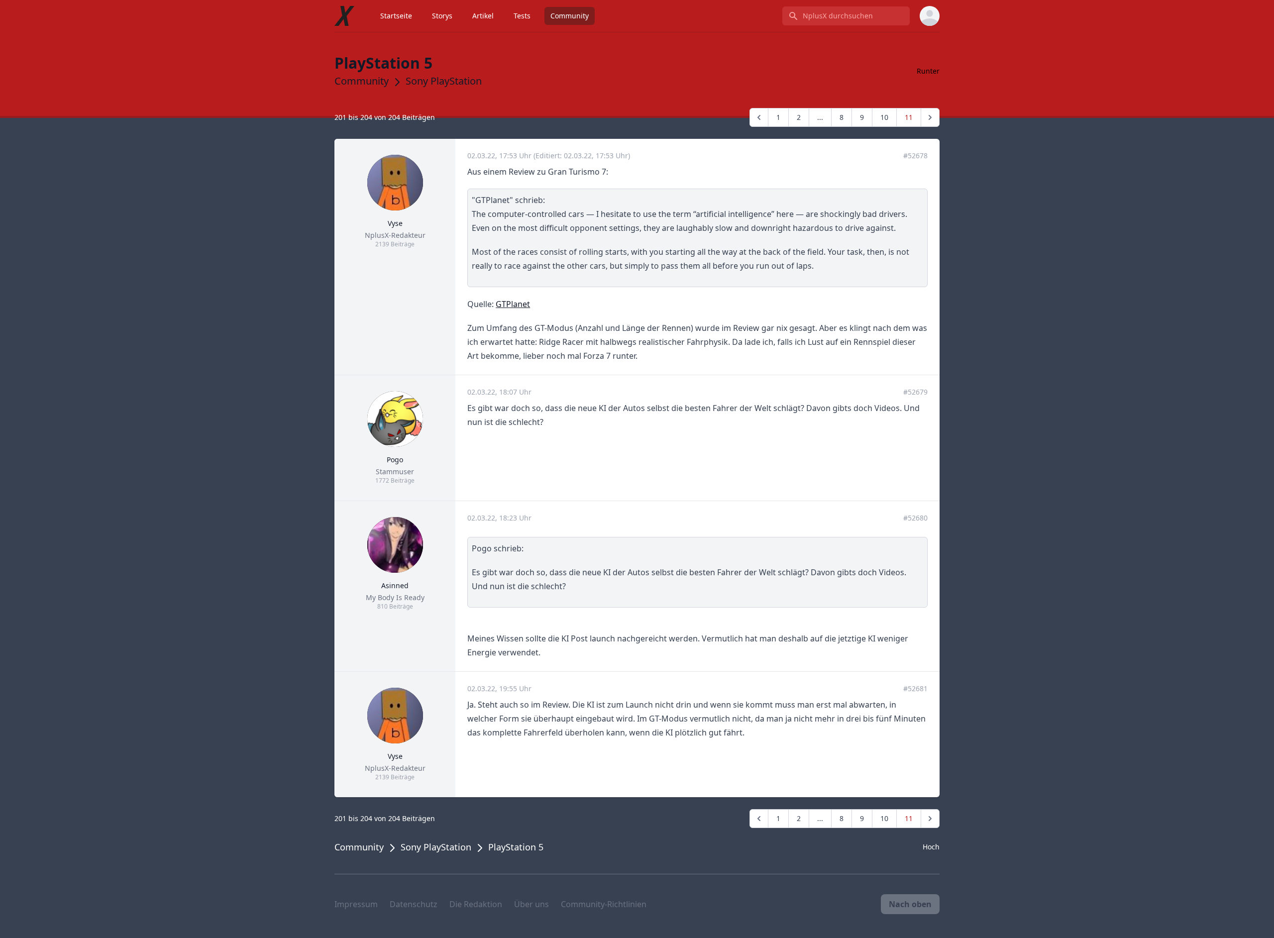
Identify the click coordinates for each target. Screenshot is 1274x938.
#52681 (915, 688)
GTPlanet (513, 304)
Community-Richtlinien (603, 904)
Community (569, 15)
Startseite (396, 15)
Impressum (356, 904)
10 (884, 117)
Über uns (531, 904)
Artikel (483, 15)
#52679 (915, 392)
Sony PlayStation (444, 81)
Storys (442, 15)
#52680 (915, 517)
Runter (928, 71)
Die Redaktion (475, 904)
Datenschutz (413, 904)
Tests (522, 15)
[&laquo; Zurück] (758, 117)
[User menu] (930, 16)
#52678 (915, 155)
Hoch (931, 846)
